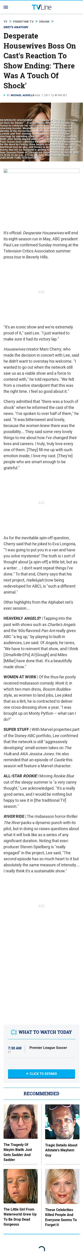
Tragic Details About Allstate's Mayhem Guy (61, 1150)
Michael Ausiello (22, 95)
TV (6, 21)
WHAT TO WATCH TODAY (45, 1032)
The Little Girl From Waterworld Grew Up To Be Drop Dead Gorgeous (20, 1217)
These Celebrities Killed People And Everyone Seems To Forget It (61, 1217)
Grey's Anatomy (16, 27)
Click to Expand (43, 1074)
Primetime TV (23, 21)
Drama (44, 21)
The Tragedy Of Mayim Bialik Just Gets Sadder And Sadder (18, 1152)
